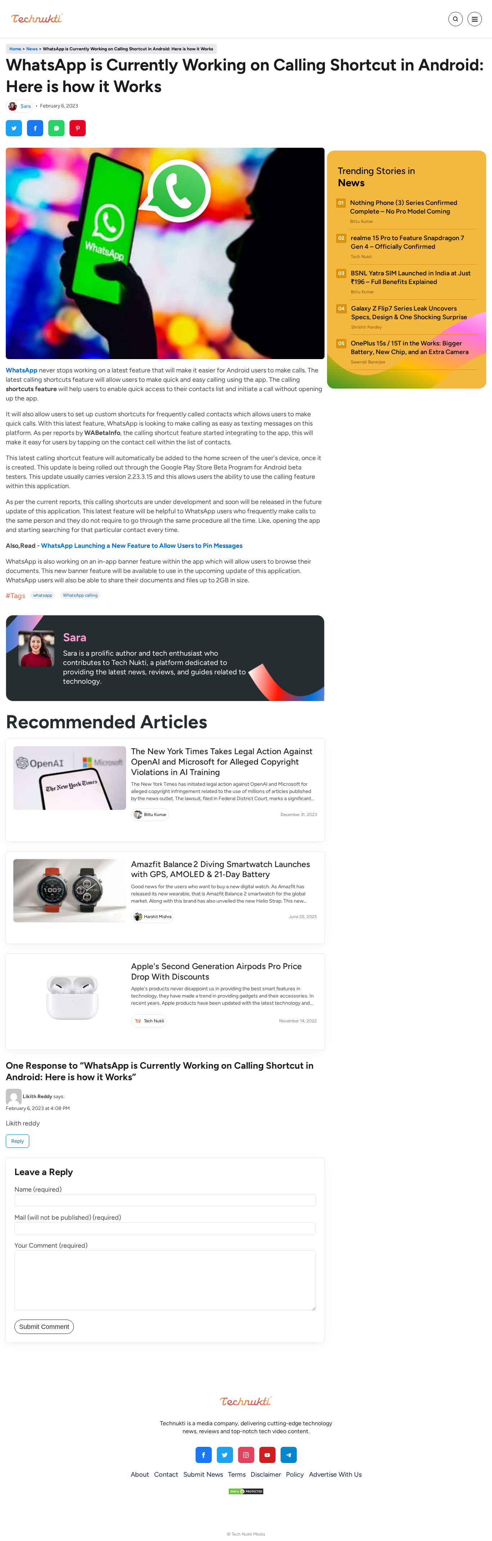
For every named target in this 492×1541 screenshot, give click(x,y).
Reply (17, 1141)
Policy (295, 1474)
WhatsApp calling (80, 595)
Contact (166, 1474)
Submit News (203, 1474)
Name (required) (38, 1189)
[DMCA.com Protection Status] (246, 1491)
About (140, 1474)
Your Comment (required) (51, 1245)
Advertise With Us (335, 1474)
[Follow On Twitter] (225, 1455)
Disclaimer (266, 1474)
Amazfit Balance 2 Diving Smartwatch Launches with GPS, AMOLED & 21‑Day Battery (220, 869)
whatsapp (42, 595)
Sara (26, 106)
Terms (237, 1474)
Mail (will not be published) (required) (67, 1217)
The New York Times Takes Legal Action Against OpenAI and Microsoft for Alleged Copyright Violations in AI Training (222, 761)
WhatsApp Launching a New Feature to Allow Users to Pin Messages (142, 546)
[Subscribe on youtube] (267, 1455)
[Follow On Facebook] (204, 1455)
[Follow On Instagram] (246, 1455)
